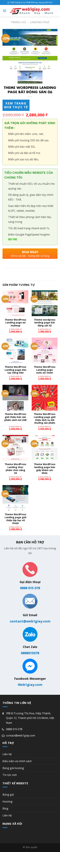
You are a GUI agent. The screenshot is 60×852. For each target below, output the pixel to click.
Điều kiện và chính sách (17, 761)
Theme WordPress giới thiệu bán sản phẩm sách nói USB (15, 417)
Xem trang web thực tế (16, 105)
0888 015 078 (30, 588)
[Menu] (4, 11)
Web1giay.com (30, 684)
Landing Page (39, 22)
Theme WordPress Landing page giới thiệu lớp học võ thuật (15, 519)
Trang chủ (18, 22)
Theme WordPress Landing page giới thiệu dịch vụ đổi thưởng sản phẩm (45, 418)
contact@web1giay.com (30, 621)
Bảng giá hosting (13, 768)
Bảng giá (8, 794)
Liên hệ (7, 754)
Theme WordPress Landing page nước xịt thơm (44, 369)
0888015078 (30, 653)
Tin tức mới (9, 775)
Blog (5, 808)
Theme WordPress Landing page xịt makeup (15, 322)
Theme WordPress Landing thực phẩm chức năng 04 (15, 468)
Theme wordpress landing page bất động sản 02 (44, 322)
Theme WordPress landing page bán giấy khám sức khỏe (44, 468)
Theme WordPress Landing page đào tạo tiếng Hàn (15, 369)
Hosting (7, 801)
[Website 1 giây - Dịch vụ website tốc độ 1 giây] (31, 10)
